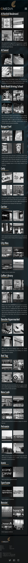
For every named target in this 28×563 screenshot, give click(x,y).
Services (3, 548)
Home (3, 546)
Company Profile (11, 548)
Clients (10, 547)
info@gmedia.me (5, 555)
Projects (10, 546)
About (3, 547)
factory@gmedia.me (12, 555)
